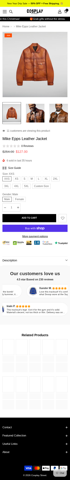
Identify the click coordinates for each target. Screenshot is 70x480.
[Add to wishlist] (63, 218)
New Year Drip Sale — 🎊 (35, 3)
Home (5, 26)
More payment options (35, 236)
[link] (8, 359)
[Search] (11, 11)
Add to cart (29, 217)
